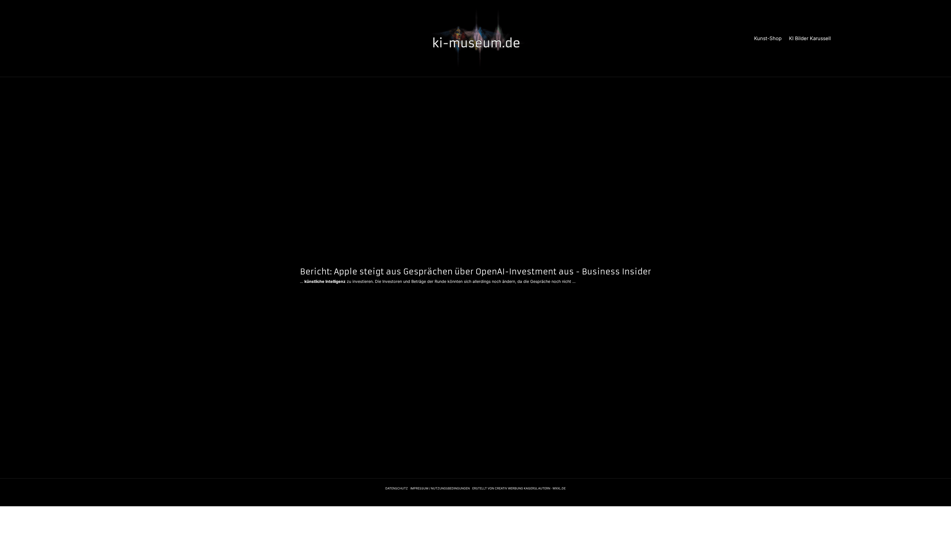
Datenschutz (396, 488)
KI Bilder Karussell (810, 38)
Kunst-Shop (768, 38)
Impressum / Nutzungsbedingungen (440, 488)
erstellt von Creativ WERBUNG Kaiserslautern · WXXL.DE (519, 488)
